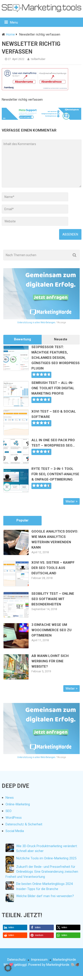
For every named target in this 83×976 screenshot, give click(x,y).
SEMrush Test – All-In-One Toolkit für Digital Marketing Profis (52, 388)
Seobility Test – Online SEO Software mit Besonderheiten (52, 599)
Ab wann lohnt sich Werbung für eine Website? (50, 661)
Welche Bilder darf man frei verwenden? (45, 896)
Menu (14, 22)
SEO (9, 811)
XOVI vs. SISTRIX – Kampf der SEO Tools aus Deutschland (53, 568)
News (10, 798)
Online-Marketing (18, 804)
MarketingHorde (64, 960)
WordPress (14, 818)
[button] (15, 927)
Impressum (39, 960)
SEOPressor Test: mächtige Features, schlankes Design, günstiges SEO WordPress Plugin (55, 357)
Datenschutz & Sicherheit (24, 824)
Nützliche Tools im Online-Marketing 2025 (46, 858)
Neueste (60, 339)
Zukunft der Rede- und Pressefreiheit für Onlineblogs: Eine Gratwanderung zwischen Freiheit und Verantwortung (42, 872)
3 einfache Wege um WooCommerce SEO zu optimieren (51, 630)
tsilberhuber (38, 59)
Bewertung (22, 339)
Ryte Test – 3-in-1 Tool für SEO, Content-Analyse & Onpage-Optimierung (55, 474)
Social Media (15, 831)
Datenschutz (16, 960)
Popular (22, 520)
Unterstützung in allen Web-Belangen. (36, 322)
